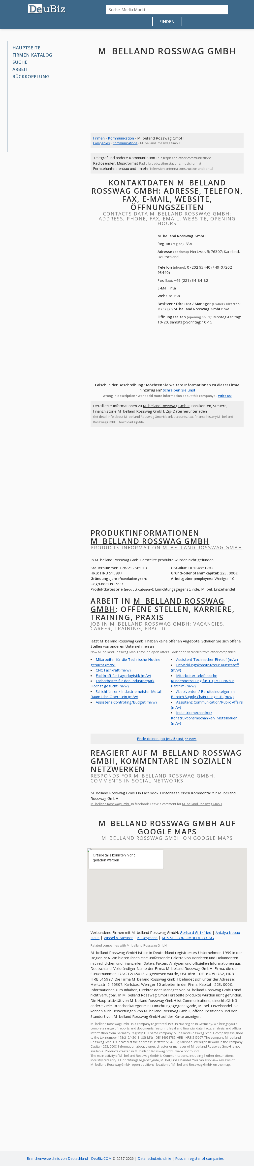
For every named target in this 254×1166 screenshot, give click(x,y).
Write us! (225, 395)
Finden (167, 21)
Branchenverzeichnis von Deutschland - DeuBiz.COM (69, 1158)
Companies (101, 143)
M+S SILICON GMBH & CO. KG (188, 937)
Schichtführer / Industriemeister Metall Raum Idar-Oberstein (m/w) (126, 694)
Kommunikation (121, 138)
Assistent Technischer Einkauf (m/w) (207, 659)
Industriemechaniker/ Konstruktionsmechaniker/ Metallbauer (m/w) (204, 718)
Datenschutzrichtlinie (154, 1158)
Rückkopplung (30, 76)
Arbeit (20, 69)
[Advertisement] (48, 116)
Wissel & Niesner (118, 937)
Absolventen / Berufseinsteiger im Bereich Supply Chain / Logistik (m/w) (203, 694)
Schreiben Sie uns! (179, 390)
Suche (20, 62)
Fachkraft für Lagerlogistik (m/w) (123, 675)
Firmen (99, 138)
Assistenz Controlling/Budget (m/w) (126, 702)
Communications (125, 143)
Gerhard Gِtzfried (195, 932)
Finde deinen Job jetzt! (167, 738)
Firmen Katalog (32, 55)
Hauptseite (26, 48)
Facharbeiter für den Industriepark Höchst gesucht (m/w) (122, 683)
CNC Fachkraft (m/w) (113, 670)
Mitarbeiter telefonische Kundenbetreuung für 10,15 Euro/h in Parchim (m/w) (202, 681)
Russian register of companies (199, 1158)
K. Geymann (147, 937)
